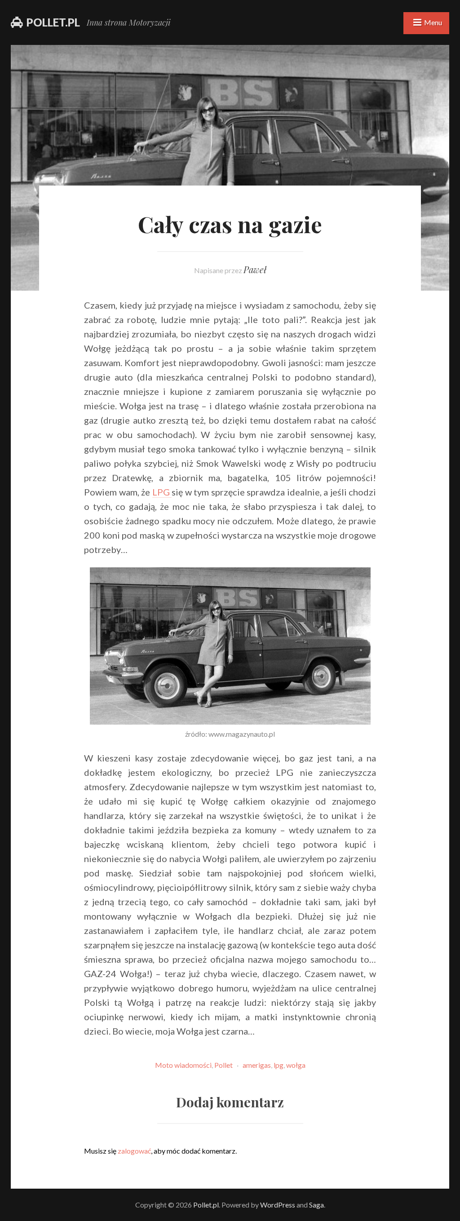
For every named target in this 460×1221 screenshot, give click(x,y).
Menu (433, 22)
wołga (295, 1065)
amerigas (257, 1065)
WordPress (277, 1204)
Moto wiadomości (183, 1065)
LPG (162, 492)
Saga (316, 1204)
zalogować (134, 1150)
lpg (278, 1065)
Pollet (223, 1065)
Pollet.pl (53, 22)
